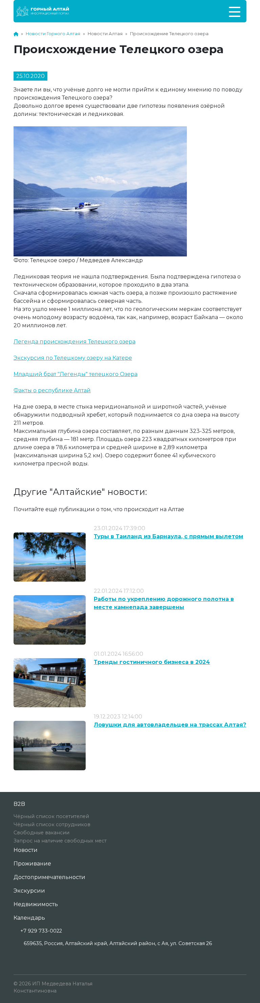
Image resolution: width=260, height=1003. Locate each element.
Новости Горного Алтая (53, 33)
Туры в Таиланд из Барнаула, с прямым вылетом (168, 536)
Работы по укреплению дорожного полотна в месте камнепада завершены (164, 603)
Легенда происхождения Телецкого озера (74, 341)
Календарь (29, 918)
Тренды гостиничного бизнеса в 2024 (152, 662)
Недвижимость (36, 904)
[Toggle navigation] (234, 11)
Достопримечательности (49, 877)
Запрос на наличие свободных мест (60, 840)
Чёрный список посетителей (51, 816)
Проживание (32, 863)
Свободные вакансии (41, 832)
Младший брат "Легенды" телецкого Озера (75, 374)
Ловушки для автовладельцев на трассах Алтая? (170, 725)
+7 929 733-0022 (41, 931)
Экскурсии (29, 890)
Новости (26, 850)
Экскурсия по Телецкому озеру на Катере (73, 358)
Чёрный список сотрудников (52, 824)
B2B (19, 804)
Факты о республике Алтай (52, 390)
